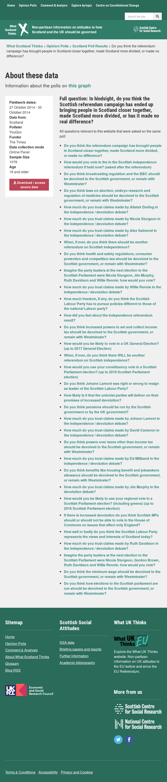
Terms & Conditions (20, 772)
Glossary (12, 663)
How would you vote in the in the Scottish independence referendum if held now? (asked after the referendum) (110, 164)
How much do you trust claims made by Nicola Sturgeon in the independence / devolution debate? (112, 221)
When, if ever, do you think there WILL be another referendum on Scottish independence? (104, 358)
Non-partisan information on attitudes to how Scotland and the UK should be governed (67, 30)
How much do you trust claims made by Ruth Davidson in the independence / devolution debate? (111, 546)
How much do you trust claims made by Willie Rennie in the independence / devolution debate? (112, 289)
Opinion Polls (28, 5)
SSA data (67, 642)
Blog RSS (13, 670)
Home (11, 5)
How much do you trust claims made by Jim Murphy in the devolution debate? (111, 489)
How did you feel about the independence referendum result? (108, 318)
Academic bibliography (77, 662)
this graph (79, 85)
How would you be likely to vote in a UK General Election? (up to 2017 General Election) (111, 346)
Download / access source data (30, 184)
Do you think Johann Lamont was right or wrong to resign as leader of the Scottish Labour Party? (111, 386)
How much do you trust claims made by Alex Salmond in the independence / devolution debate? (110, 233)
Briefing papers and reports (80, 649)
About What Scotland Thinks (27, 656)
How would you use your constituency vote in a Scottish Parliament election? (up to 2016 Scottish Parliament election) (110, 371)
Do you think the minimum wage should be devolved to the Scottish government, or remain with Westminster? (112, 574)
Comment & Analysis (54, 5)
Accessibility (48, 772)
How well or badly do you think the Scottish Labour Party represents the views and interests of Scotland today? (110, 534)
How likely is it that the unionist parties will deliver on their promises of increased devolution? (111, 398)
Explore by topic (82, 5)
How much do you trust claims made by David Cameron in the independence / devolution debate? (111, 433)
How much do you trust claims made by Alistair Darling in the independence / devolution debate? (111, 209)
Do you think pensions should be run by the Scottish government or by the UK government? (107, 409)
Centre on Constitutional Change (117, 5)
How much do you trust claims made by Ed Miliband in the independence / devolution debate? (111, 461)
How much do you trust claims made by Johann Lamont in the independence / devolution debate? (112, 421)
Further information (74, 655)
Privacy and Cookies (77, 772)
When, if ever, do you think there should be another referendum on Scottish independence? (106, 244)
